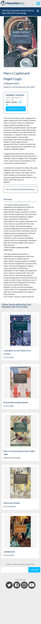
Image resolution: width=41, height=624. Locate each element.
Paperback (10, 95)
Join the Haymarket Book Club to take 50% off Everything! (18, 11)
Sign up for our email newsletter (20, 564)
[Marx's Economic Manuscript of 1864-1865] (20, 431)
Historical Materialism (22, 189)
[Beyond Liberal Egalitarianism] (20, 382)
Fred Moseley (17, 87)
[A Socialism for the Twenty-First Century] (20, 330)
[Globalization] (20, 531)
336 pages (20, 95)
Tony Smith (30, 87)
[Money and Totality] (20, 482)
